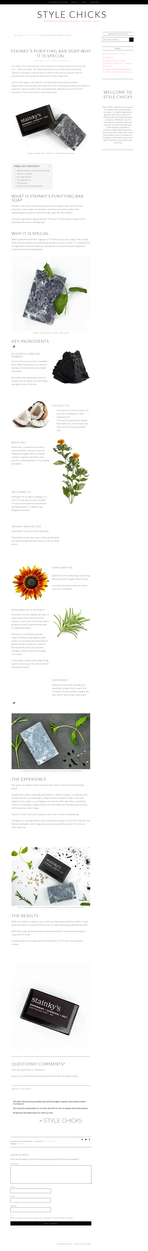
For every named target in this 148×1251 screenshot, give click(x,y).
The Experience (24, 180)
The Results (22, 183)
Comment (14, 1164)
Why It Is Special (24, 174)
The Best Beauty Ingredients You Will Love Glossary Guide (117, 70)
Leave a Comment (60, 60)
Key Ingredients (24, 177)
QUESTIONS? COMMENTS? (30, 186)
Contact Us (108, 57)
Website (13, 1206)
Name (12, 1187)
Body (45, 1141)
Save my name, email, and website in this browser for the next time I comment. (41, 1218)
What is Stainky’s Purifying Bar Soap (33, 170)
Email (12, 1196)
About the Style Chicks (114, 54)
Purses (21, 1144)
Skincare (53, 1141)
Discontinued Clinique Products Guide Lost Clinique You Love (117, 63)
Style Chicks (72, 14)
